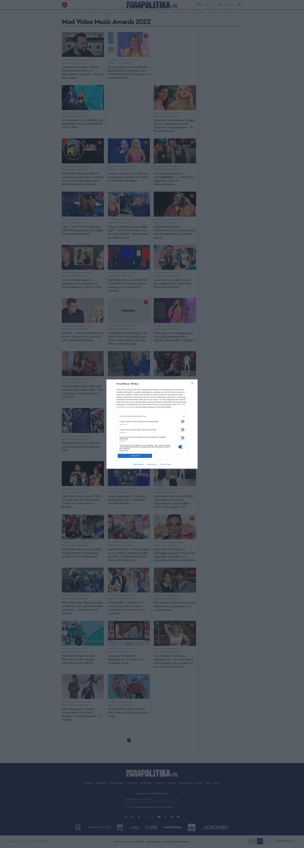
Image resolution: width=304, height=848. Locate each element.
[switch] (181, 421)
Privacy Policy (165, 464)
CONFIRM (135, 456)
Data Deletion (138, 464)
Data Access (152, 464)
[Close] (193, 384)
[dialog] (152, 424)
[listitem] (152, 416)
